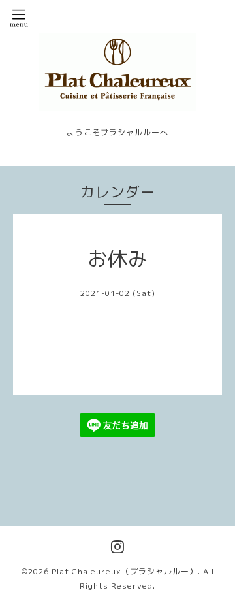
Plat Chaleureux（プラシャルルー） (125, 571)
